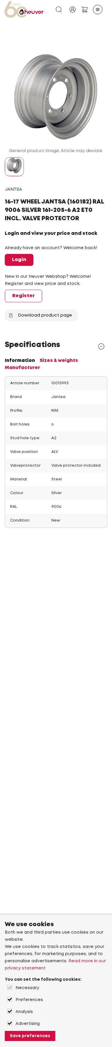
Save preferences (30, 1036)
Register (23, 296)
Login (19, 259)
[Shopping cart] (84, 9)
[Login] (72, 9)
